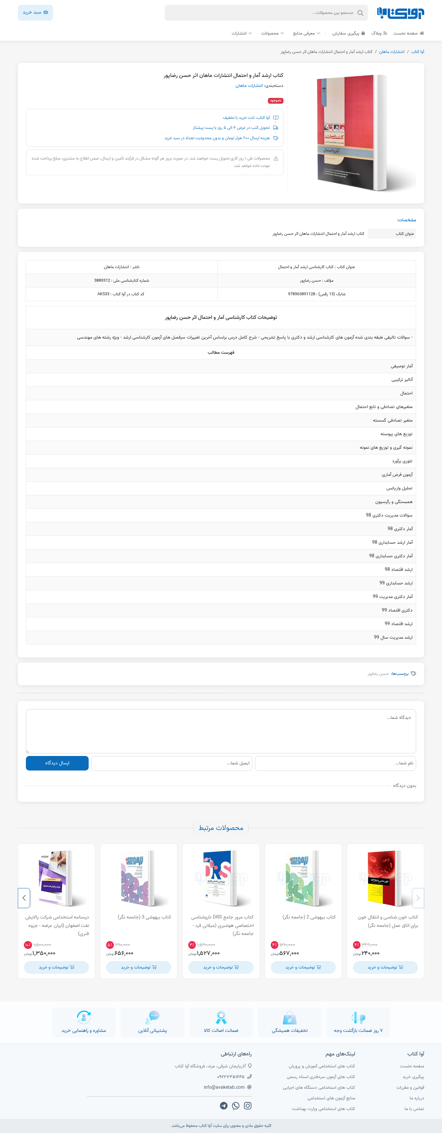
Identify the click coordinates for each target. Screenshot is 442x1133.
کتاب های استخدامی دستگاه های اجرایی (319, 1087)
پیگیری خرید (413, 1077)
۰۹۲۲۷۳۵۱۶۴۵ (231, 1077)
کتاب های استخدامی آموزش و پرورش (322, 1066)
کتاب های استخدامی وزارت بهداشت (323, 1109)
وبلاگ (377, 33)
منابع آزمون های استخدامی (331, 1098)
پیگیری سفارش (346, 33)
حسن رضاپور (378, 673)
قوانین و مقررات (410, 1087)
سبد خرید (32, 12)
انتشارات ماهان (391, 51)
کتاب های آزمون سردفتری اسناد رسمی (321, 1077)
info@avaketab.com (224, 1087)
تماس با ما (414, 1109)
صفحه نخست (406, 33)
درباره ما (417, 1098)
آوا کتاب (417, 51)
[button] (418, 898)
